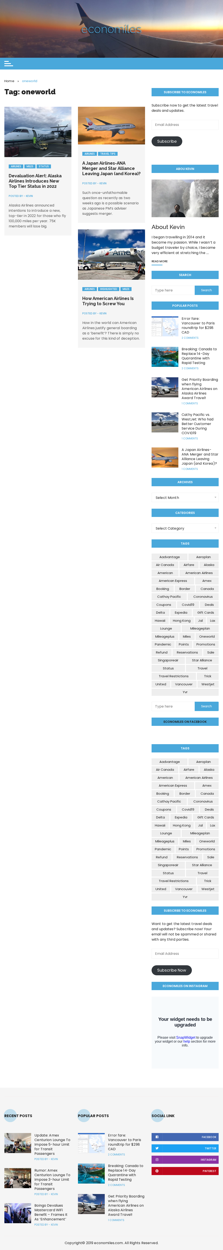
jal (200, 620)
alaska (209, 564)
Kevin (29, 196)
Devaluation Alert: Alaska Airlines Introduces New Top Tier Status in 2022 (35, 181)
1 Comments (190, 403)
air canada (165, 564)
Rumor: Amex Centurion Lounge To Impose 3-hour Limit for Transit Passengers (52, 1179)
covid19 (188, 604)
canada (207, 588)
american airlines (199, 573)
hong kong (182, 620)
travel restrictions (174, 676)
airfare (189, 564)
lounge (166, 628)
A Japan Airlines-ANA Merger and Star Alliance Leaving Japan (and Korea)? (111, 168)
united (160, 684)
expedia (181, 612)
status (168, 668)
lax (212, 620)
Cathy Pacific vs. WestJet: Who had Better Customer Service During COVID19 (197, 423)
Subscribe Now (171, 970)
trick (207, 676)
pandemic (163, 644)
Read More (160, 261)
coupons (163, 604)
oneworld (207, 636)
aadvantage (169, 557)
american (165, 573)
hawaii (160, 620)
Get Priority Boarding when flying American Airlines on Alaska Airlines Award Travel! (200, 388)
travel (202, 668)
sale (210, 652)
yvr (185, 692)
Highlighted (108, 289)
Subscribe (167, 141)
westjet (208, 684)
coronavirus (203, 596)
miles (187, 636)
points (184, 644)
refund (161, 652)
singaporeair (168, 660)
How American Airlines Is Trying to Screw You (108, 301)
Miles (30, 166)
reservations (187, 652)
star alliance (202, 660)
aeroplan (203, 557)
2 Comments (190, 338)
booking (162, 588)
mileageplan (200, 628)
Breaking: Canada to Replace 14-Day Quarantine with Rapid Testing (199, 356)
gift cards (205, 612)
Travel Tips (107, 154)
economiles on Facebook (185, 722)
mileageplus (164, 636)
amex (206, 580)
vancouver (184, 684)
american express (173, 580)
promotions (205, 644)
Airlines (16, 166)
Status (44, 166)
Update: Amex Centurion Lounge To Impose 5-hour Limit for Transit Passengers (52, 1144)
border (184, 588)
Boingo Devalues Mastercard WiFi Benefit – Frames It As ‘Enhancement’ (51, 1212)
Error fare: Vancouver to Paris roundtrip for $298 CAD (198, 325)
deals (209, 604)
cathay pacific (169, 596)
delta (160, 612)
